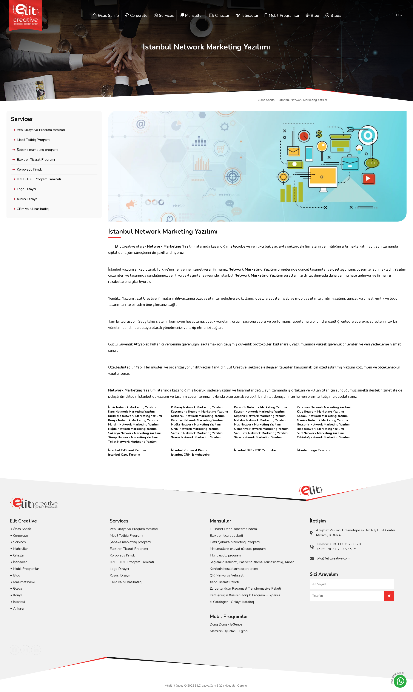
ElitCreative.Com (205, 686)
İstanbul (19, 602)
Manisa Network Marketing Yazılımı (322, 420)
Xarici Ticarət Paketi (224, 582)
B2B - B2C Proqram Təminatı (39, 179)
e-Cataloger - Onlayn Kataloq (232, 602)
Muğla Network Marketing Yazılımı (196, 424)
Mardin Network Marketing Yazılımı (133, 424)
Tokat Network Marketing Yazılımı (132, 442)
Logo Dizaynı (26, 189)
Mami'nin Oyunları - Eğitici (229, 631)
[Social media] (14, 650)
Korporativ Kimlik (29, 169)
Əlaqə (17, 588)
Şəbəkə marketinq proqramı (37, 149)
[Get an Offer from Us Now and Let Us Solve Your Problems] (389, 596)
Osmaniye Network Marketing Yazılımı (261, 429)
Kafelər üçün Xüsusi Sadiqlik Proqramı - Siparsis (245, 595)
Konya (17, 595)
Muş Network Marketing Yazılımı (257, 424)
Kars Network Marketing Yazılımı (132, 412)
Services (19, 542)
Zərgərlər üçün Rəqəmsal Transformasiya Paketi (245, 588)
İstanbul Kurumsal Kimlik (189, 450)
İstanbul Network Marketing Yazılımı (303, 100)
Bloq (16, 575)
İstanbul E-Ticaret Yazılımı (127, 450)
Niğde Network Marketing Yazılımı (132, 429)
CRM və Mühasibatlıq (33, 209)
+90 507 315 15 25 (341, 549)
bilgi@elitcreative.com (333, 558)
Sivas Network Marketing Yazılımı (258, 437)
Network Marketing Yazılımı (171, 246)
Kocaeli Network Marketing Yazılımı (322, 416)
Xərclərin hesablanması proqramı (234, 568)
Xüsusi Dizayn (27, 199)
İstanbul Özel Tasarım (124, 455)
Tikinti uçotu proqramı (225, 555)
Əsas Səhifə (266, 100)
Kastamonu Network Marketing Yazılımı (199, 412)
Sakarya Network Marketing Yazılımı (134, 433)
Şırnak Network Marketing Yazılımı (196, 437)
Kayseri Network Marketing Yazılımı (259, 412)
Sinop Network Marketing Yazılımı (133, 437)
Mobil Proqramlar (26, 568)
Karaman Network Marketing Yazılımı (324, 407)
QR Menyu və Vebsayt (226, 575)
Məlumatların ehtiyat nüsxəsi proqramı (238, 548)
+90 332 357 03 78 (345, 544)
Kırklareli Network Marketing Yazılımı (198, 416)
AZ (398, 15)
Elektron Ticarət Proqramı (36, 159)
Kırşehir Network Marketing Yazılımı (260, 416)
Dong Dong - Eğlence (226, 624)
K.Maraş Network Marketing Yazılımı (197, 407)
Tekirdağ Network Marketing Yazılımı (323, 437)
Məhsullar (20, 548)
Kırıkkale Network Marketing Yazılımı (135, 416)
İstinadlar (20, 562)
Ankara (18, 608)
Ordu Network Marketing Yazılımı (195, 429)
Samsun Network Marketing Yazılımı (197, 433)
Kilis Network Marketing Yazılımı (320, 412)
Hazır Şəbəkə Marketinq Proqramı (235, 542)
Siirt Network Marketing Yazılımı (320, 433)
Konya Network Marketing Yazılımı (133, 420)
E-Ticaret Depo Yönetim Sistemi (233, 529)
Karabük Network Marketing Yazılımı (260, 407)
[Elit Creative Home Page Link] (25, 15)
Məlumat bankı (24, 582)
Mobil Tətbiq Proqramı (33, 139)
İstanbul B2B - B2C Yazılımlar (255, 450)
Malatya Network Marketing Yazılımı (260, 420)
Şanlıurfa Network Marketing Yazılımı (261, 433)
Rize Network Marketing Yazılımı (320, 429)
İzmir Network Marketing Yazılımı (132, 407)
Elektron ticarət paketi (226, 535)
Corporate (20, 535)
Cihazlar (19, 555)
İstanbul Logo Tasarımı (313, 450)
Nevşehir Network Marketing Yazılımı (323, 424)
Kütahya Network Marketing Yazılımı (197, 420)
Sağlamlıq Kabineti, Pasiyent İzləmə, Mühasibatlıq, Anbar (252, 562)
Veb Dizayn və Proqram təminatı (41, 130)
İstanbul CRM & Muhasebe (190, 455)
